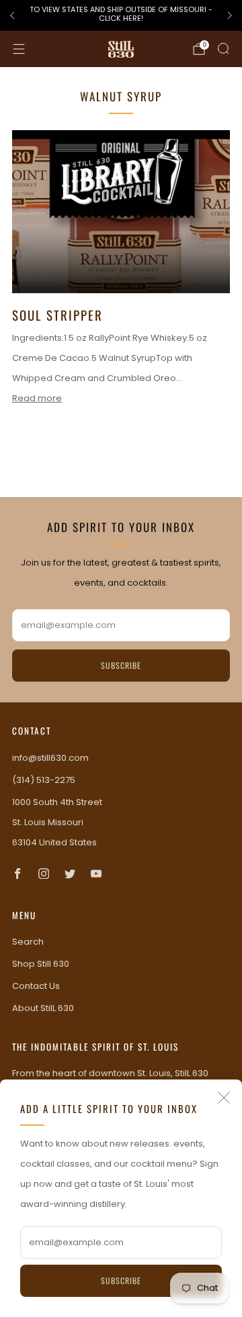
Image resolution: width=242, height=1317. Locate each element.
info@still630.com (50, 757)
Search (28, 941)
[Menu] (19, 49)
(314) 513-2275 (43, 780)
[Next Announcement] (230, 15)
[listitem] (121, 15)
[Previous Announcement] (12, 15)
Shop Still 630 (40, 963)
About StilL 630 (43, 1008)
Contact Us (36, 986)
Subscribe (121, 1280)
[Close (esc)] (224, 1097)
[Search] (223, 48)
